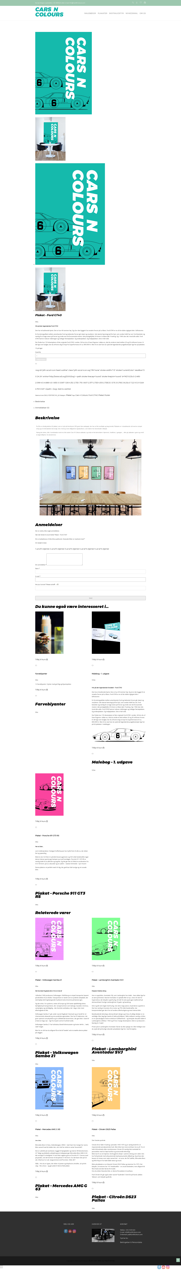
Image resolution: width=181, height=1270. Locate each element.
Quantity (38, 352)
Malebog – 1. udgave (100, 674)
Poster (107, 395)
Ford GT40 (93, 395)
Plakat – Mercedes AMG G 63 (47, 1129)
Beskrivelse (40, 401)
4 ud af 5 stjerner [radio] (87, 549)
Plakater (102, 13)
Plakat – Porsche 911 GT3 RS (47, 836)
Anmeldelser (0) (42, 408)
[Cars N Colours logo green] (49, 16)
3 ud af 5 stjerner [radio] (72, 549)
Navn (37, 568)
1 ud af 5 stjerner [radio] (42, 549)
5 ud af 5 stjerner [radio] (101, 549)
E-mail (37, 576)
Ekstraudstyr (116, 13)
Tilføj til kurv (41, 359)
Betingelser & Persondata (131, 1242)
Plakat (68, 395)
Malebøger (90, 13)
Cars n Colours (81, 395)
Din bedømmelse (40, 543)
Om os (143, 13)
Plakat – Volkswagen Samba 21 (48, 980)
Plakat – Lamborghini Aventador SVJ (107, 980)
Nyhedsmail (132, 13)
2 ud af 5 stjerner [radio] (57, 549)
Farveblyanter (41, 674)
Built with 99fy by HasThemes (102, 1261)
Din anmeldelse (40, 565)
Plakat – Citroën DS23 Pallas (104, 1129)
